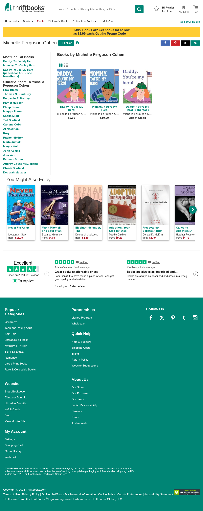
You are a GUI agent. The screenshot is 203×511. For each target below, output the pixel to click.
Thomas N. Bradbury (17, 94)
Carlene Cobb (12, 124)
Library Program (82, 317)
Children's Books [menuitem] (58, 21)
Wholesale (78, 323)
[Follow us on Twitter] (162, 317)
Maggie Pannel (13, 111)
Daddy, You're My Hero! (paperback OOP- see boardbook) (18, 73)
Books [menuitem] (27, 21)
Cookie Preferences (129, 494)
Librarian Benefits (16, 403)
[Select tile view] (65, 65)
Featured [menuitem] (11, 21)
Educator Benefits (16, 397)
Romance (11, 357)
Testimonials (79, 423)
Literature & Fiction (17, 339)
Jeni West (9, 155)
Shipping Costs (81, 347)
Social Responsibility (84, 405)
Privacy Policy (30, 494)
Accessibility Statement (158, 494)
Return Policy (80, 359)
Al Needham (11, 128)
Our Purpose (80, 393)
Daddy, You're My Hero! (18, 61)
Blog (7, 415)
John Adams (11, 150)
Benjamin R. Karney (16, 98)
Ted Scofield (11, 120)
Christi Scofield (13, 168)
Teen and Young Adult (18, 327)
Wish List (10, 457)
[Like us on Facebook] (151, 317)
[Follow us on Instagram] (195, 317)
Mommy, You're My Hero (19, 65)
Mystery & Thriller (16, 345)
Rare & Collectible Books (20, 369)
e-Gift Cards (12, 409)
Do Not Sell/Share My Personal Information (69, 494)
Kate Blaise (10, 89)
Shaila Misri (11, 115)
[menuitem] (168, 8)
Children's (11, 321)
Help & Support (81, 341)
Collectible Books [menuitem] (83, 21)
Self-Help (10, 333)
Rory (6, 133)
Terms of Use (11, 494)
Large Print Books (16, 363)
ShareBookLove (15, 391)
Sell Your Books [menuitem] (190, 21)
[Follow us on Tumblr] (184, 317)
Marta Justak (12, 142)
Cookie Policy (106, 494)
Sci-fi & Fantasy (14, 351)
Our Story (78, 387)
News (75, 417)
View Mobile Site (15, 421)
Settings (10, 439)
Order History (13, 451)
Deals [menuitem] (40, 21)
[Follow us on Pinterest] (173, 317)
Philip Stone (11, 107)
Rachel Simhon (13, 137)
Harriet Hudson (13, 102)
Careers (77, 411)
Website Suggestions (85, 365)
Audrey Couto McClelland (20, 163)
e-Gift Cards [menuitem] (108, 21)
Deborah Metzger (14, 172)
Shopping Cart (14, 445)
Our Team (78, 399)
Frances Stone (13, 159)
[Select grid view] (60, 65)
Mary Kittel (10, 146)
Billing (75, 353)
